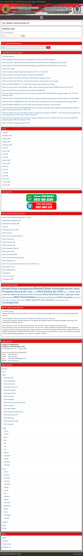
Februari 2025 (6, 139)
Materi (4, 375)
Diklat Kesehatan (7, 245)
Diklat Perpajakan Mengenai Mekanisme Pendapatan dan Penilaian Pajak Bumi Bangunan (28, 59)
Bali (5, 493)
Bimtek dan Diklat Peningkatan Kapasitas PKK (16, 123)
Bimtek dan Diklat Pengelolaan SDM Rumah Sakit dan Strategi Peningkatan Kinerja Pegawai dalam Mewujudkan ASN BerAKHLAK (40, 98)
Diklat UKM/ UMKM (9, 408)
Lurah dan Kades (7, 276)
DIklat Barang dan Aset (9, 230)
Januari (6, 431)
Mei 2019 (5, 166)
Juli (5, 449)
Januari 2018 (6, 185)
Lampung (6, 518)
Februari (6, 434)
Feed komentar (6, 544)
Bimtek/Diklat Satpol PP (11, 415)
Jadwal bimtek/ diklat (8, 69)
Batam (6, 512)
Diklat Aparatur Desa (10, 393)
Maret (5, 437)
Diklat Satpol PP (7, 267)
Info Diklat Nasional (8, 56)
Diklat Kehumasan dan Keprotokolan (14, 402)
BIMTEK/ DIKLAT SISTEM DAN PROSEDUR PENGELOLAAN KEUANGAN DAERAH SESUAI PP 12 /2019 (34, 65)
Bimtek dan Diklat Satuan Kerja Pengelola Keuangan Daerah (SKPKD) (23, 75)
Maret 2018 (5, 179)
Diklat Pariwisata (7, 251)
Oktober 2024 (6, 142)
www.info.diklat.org (13, 360)
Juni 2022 (5, 154)
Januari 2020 (6, 163)
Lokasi (4, 469)
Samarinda (7, 502)
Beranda (4, 369)
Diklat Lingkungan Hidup (9, 248)
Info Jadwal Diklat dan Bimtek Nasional (15, 1)
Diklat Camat (6, 233)
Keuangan (5, 273)
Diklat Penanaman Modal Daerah (12, 257)
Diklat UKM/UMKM (7, 270)
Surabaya (6, 481)
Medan (6, 509)
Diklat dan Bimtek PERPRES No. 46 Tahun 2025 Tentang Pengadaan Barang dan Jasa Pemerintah (31, 104)
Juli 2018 (5, 169)
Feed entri (5, 541)
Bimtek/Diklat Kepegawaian (10, 220)
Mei (5, 443)
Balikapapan (7, 506)
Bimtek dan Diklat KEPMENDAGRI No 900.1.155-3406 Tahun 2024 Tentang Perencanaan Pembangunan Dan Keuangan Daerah (39, 101)
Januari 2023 (6, 151)
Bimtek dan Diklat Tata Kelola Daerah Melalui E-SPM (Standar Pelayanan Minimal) (26, 78)
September (7, 455)
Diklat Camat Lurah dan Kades (11, 236)
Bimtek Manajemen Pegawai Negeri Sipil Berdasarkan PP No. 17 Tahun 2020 (25, 72)
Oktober (6, 458)
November (7, 462)
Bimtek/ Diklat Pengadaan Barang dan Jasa (15, 217)
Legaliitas (5, 522)
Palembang (7, 515)
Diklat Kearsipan (7, 239)
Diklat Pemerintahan (8, 254)
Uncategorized (6, 279)
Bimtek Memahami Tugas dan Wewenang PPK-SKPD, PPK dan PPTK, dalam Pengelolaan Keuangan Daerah (34, 62)
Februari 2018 (6, 182)
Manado (6, 499)
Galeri (4, 525)
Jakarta (20, 348)
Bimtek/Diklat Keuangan (9, 223)
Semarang (7, 478)
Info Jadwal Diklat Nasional (13, 308)
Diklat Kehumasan (7, 242)
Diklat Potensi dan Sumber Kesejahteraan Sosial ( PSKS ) (19, 264)
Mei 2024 (5, 148)
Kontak (4, 528)
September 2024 (7, 145)
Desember (7, 465)
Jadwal (4, 428)
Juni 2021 (5, 157)
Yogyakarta (7, 484)
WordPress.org (6, 547)
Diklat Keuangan (8, 378)
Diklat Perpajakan (7, 260)
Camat (4, 227)
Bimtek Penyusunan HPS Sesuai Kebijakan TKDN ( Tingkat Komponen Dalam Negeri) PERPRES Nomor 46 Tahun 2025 (37, 87)
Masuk (4, 538)
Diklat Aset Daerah (9, 384)
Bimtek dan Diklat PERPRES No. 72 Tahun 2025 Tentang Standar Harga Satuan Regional (28, 84)
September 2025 (7, 135)
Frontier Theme (77, 554)
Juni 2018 (5, 172)
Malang (6, 487)
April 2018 (5, 176)
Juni (5, 446)
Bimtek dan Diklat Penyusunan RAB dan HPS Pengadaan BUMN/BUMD (23, 90)
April (5, 440)
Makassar (7, 496)
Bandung (6, 475)
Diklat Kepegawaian (9, 381)
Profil (3, 372)
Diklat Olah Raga (9, 418)
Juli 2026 (5, 132)
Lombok (6, 490)
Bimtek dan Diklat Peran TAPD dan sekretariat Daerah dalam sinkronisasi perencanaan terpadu (30, 81)
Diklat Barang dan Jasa (11, 387)
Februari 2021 (6, 160)
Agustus (6, 452)
